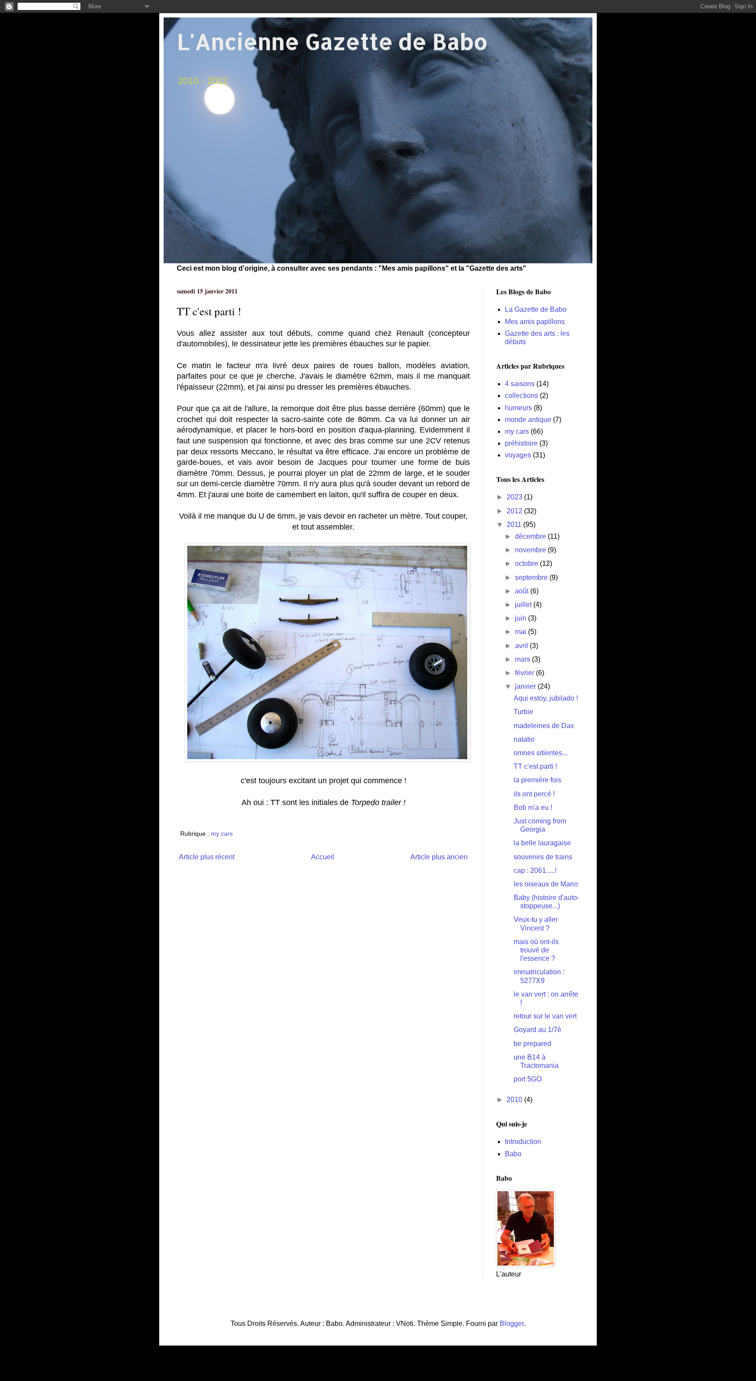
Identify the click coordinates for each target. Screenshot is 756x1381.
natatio (524, 739)
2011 (515, 524)
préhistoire (521, 443)
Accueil (322, 857)
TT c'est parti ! (535, 766)
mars (523, 659)
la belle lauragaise (542, 843)
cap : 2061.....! (535, 870)
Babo (513, 1154)
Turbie (523, 711)
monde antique (528, 419)
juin (521, 618)
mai (521, 631)
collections (521, 395)
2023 (515, 497)
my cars (222, 833)
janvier (526, 686)
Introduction (523, 1141)
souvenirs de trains (543, 857)
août (522, 591)
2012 (515, 511)
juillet (524, 604)
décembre (531, 536)
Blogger (512, 1323)
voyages (518, 455)
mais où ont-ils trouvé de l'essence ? (536, 950)
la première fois (537, 780)
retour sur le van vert (545, 1016)
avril (522, 645)
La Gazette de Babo (536, 309)
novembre (531, 550)
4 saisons (520, 383)
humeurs (518, 408)
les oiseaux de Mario (546, 884)
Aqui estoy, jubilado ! (546, 698)
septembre (532, 577)
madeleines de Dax (544, 725)
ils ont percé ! (534, 794)
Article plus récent (206, 857)
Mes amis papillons (535, 321)
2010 (515, 1099)
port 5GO (528, 1079)
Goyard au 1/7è (537, 1029)
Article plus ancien (439, 857)
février (525, 673)
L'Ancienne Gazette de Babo (332, 41)
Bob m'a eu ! (533, 807)
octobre (527, 563)
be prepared (532, 1043)
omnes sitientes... (540, 753)
